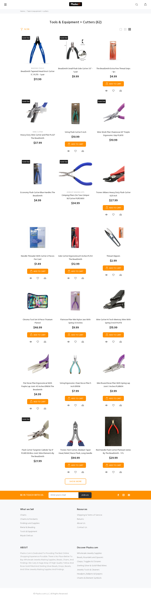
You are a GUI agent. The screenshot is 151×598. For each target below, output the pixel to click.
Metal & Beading (27, 527)
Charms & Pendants (29, 519)
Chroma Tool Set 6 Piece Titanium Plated (37, 321)
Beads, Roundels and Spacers (90, 557)
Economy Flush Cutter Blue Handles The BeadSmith (37, 194)
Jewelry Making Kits (75, 192)
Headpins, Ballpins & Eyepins (89, 574)
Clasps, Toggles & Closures (89, 561)
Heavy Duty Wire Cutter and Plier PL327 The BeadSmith (37, 136)
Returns (80, 519)
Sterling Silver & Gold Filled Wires (92, 565)
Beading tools (37, 68)
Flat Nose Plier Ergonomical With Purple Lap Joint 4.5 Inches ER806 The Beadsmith (37, 386)
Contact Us (82, 527)
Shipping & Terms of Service (89, 515)
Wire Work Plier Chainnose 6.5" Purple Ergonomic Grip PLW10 (113, 134)
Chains (23, 515)
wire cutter (38, 132)
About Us (81, 523)
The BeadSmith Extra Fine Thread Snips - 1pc (113, 70)
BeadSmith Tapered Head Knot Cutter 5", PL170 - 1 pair (37, 73)
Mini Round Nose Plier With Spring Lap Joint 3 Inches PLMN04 (113, 385)
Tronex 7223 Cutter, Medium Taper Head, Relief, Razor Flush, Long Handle (75, 451)
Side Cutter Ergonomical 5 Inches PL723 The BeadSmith (75, 257)
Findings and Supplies (30, 523)
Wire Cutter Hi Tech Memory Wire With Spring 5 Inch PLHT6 (113, 321)
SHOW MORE (75, 481)
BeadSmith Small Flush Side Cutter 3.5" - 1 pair (75, 70)
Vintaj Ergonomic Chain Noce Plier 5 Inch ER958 (75, 385)
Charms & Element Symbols (89, 578)
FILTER (26, 29)
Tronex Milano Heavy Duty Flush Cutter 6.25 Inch (113, 194)
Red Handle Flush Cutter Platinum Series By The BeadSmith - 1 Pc (113, 451)
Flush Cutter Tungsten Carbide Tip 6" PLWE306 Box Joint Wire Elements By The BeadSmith (37, 453)
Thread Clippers (113, 256)
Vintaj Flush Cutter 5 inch (75, 132)
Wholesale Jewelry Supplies (89, 553)
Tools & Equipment (28, 531)
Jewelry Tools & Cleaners (88, 570)
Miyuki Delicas (26, 535)
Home (22, 11)
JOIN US (85, 495)
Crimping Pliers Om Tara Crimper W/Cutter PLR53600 (75, 197)
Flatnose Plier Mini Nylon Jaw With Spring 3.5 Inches (75, 321)
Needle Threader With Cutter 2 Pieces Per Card (37, 257)
